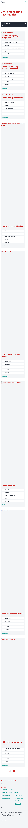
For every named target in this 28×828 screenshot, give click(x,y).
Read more (5, 57)
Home (2, 780)
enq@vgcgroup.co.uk (10, 792)
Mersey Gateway (8, 485)
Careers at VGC (19, 798)
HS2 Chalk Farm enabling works (12, 743)
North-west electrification (12, 226)
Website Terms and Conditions (8, 824)
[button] (18, 804)
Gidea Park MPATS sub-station (11, 356)
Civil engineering (9, 780)
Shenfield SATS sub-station (12, 614)
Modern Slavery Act (6, 795)
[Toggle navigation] (25, 2)
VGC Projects (18, 795)
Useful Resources (5, 798)
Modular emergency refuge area (10, 37)
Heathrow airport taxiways (12, 98)
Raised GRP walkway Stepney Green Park (10, 68)
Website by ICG (10, 815)
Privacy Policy (4, 822)
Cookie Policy (4, 820)
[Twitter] (1, 808)
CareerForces (18, 801)
